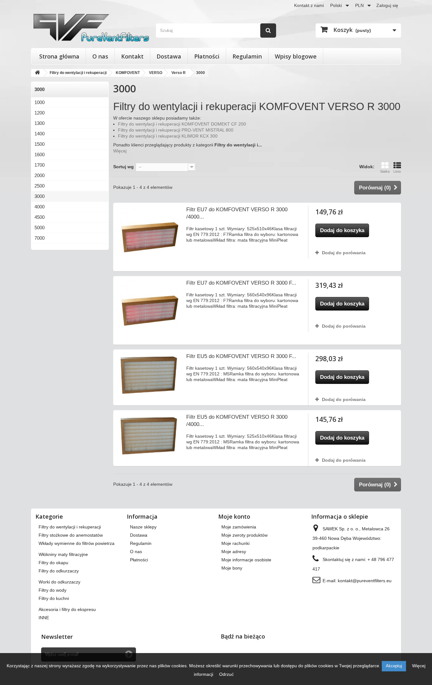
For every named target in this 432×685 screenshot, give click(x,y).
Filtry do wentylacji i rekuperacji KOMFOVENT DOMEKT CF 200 (182, 124)
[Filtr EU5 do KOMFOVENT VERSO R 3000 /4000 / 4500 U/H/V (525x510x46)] (147, 436)
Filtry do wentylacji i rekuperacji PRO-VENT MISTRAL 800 (175, 130)
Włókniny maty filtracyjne (63, 554)
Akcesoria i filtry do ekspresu (67, 609)
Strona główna (59, 56)
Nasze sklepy (143, 526)
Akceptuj (394, 665)
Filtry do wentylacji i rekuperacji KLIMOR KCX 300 (168, 136)
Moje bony (231, 568)
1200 (39, 112)
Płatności (206, 56)
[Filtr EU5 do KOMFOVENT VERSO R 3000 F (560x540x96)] (147, 375)
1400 (39, 133)
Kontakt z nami (309, 5)
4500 (39, 217)
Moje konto (234, 516)
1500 (39, 144)
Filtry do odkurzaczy (59, 570)
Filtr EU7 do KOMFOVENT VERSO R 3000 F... (241, 283)
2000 (39, 175)
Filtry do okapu (53, 562)
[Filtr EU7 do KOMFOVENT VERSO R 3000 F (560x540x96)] (147, 310)
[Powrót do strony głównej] (37, 73)
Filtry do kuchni (54, 598)
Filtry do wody (52, 590)
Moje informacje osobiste (246, 559)
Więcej (120, 150)
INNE (44, 617)
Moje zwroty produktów (244, 535)
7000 (39, 238)
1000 (39, 102)
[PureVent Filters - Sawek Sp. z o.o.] (91, 27)
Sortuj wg (123, 166)
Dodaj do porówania (344, 252)
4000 (39, 206)
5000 (39, 227)
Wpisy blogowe (296, 56)
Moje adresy (233, 551)
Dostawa (169, 56)
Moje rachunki (235, 543)
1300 (39, 123)
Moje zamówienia (238, 526)
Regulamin (247, 56)
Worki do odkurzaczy (59, 581)
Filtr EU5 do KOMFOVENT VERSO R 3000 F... (241, 356)
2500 (39, 185)
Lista (397, 171)
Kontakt (132, 56)
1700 (39, 165)
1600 (39, 154)
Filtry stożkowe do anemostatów (71, 535)
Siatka (385, 171)
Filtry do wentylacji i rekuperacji (70, 526)
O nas (100, 56)
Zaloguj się (387, 5)
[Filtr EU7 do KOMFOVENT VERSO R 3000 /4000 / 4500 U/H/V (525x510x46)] (147, 237)
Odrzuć (226, 674)
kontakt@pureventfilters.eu (365, 580)
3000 (39, 196)
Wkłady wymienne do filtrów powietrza (76, 543)
